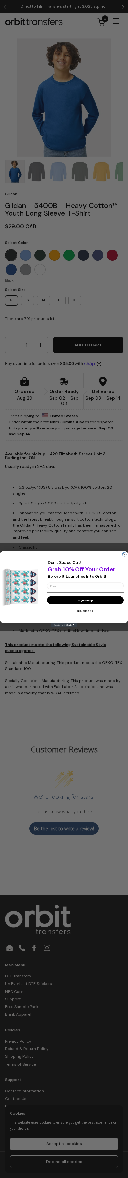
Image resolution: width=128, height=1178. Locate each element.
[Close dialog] (124, 554)
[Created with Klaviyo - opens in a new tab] (64, 625)
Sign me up (85, 600)
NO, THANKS (85, 611)
